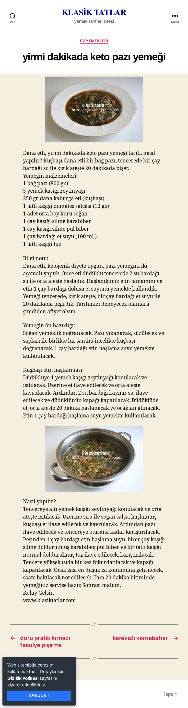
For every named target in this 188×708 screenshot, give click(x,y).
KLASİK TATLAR (94, 12)
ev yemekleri (94, 41)
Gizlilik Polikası (22, 678)
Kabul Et (39, 695)
